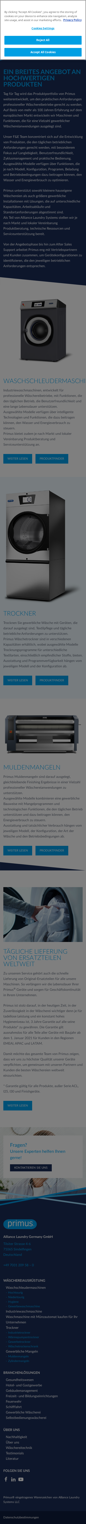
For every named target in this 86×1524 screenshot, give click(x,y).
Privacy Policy (72, 20)
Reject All (42, 40)
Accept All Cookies (43, 52)
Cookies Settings (43, 28)
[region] (43, 30)
